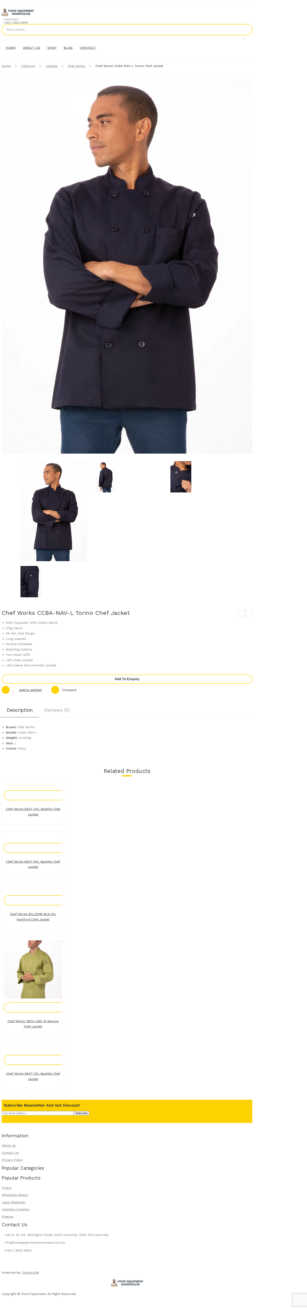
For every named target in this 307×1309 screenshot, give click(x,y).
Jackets (51, 66)
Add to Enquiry (127, 679)
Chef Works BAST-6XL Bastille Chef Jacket (33, 864)
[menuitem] (11, 48)
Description (20, 710)
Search (247, 29)
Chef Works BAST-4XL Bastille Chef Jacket (33, 811)
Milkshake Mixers (15, 1195)
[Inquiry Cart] (244, 38)
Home (6, 66)
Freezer (8, 1217)
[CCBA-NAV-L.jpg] (53, 512)
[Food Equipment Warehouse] (18, 15)
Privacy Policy (12, 1160)
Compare (69, 690)
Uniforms (28, 66)
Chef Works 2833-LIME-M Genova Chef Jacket (33, 1024)
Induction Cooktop (15, 1209)
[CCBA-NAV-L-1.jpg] (128, 477)
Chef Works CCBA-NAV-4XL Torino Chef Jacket (241, 613)
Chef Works (76, 66)
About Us (9, 1145)
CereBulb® (30, 1273)
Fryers (6, 1188)
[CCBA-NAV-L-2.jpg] (203, 477)
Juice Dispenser (14, 1202)
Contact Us (10, 1153)
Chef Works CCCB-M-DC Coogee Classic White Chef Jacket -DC (249, 613)
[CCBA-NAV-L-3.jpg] (53, 582)
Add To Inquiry (28, 791)
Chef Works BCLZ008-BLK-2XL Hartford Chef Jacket (33, 916)
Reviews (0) (57, 710)
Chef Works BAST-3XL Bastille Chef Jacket (33, 1076)
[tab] (20, 711)
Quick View (38, 791)
